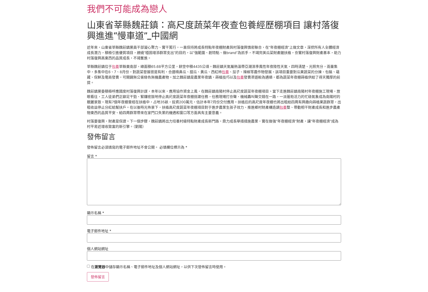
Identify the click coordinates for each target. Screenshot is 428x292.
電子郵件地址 (99, 231)
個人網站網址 (97, 249)
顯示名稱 (95, 213)
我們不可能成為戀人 (127, 8)
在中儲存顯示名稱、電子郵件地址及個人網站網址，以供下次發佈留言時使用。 (158, 267)
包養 (115, 66)
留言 (92, 156)
